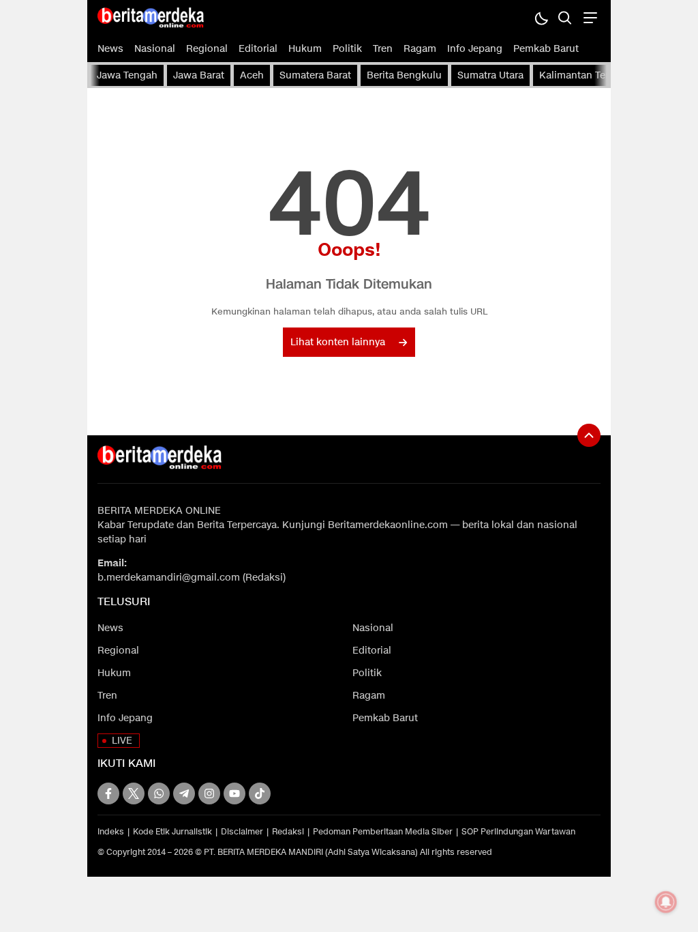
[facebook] (108, 793)
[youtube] (234, 793)
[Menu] (589, 17)
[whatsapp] (159, 793)
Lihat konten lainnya (337, 342)
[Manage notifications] (666, 902)
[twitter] (134, 793)
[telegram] (184, 793)
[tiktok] (260, 793)
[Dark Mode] (541, 17)
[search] (565, 17)
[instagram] (209, 793)
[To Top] (589, 435)
